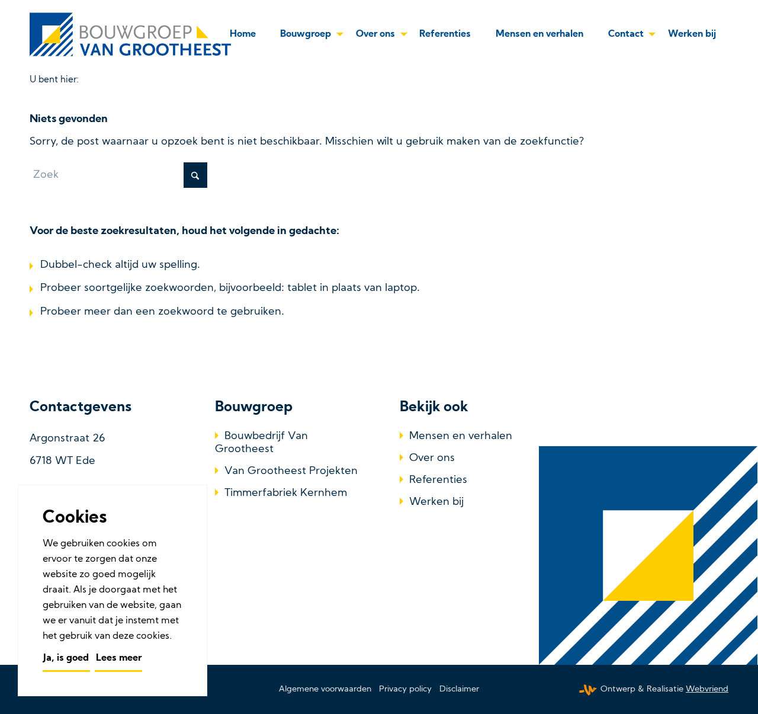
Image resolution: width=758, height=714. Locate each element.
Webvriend (707, 689)
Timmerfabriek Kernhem (285, 493)
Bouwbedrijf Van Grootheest (261, 443)
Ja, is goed (66, 658)
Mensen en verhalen (460, 436)
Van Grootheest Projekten (291, 471)
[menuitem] (242, 34)
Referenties (438, 480)
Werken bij (436, 502)
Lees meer (119, 658)
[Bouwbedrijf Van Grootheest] (133, 34)
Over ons (432, 458)
